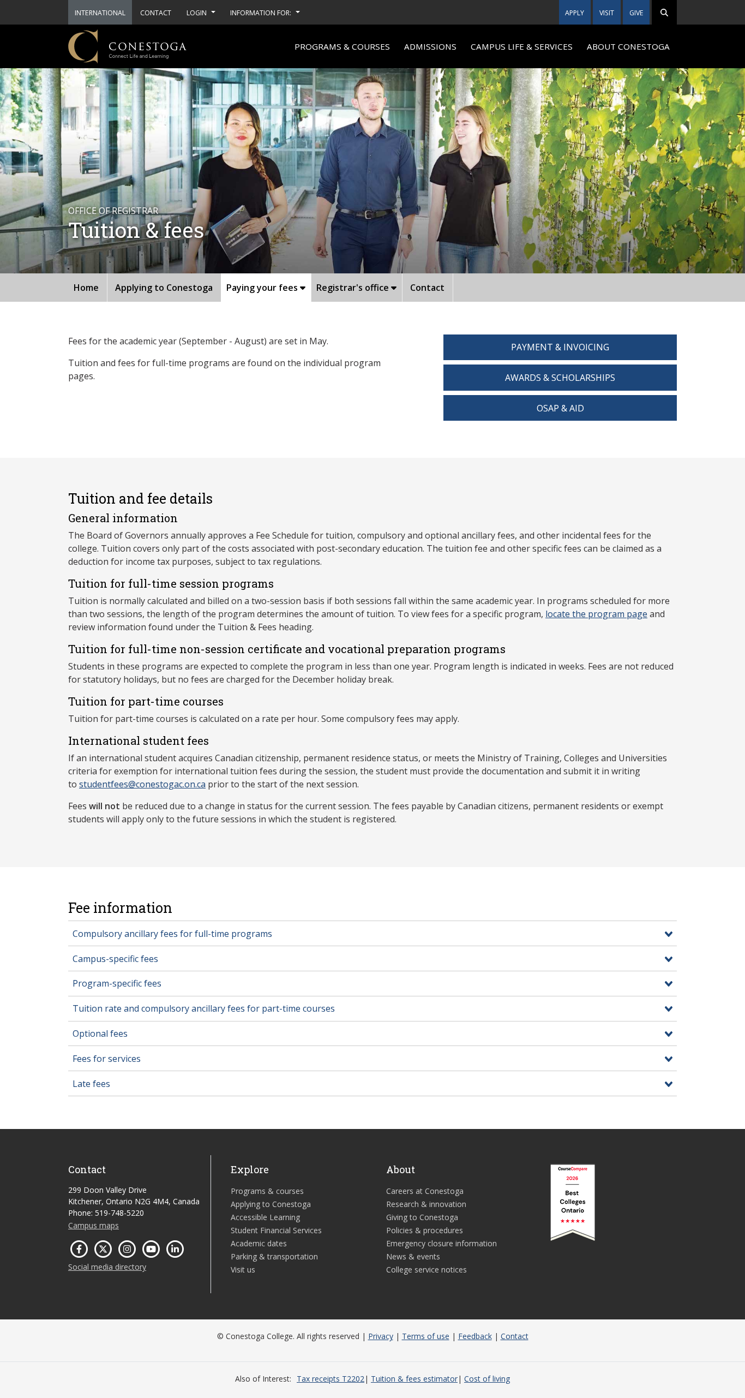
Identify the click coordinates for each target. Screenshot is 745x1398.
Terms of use (425, 1336)
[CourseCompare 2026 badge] (573, 1202)
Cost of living (487, 1378)
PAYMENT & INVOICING (560, 347)
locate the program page (596, 614)
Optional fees (100, 1033)
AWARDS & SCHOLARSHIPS (560, 378)
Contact (514, 1336)
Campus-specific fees (115, 959)
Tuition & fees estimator (414, 1378)
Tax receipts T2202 (330, 1378)
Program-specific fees (117, 983)
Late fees (91, 1084)
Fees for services (107, 1059)
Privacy (380, 1336)
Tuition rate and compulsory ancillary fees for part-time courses (204, 1008)
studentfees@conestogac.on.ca (142, 784)
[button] (664, 12)
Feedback (475, 1336)
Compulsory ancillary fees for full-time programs (172, 934)
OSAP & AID (560, 408)
